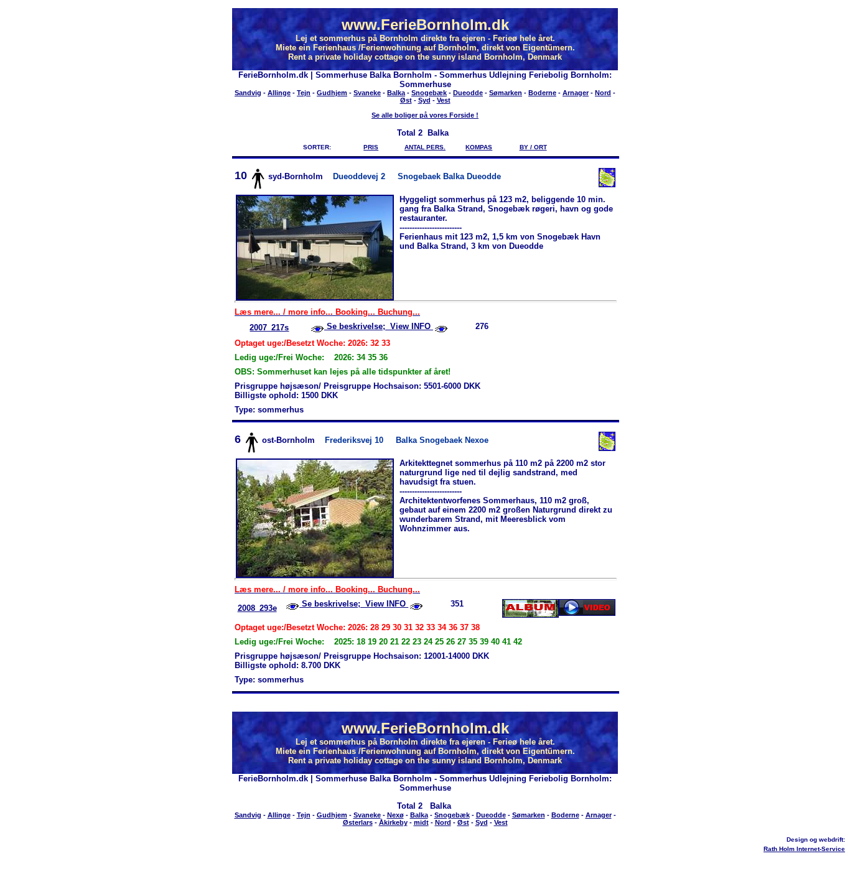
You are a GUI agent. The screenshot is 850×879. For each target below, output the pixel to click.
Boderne (542, 92)
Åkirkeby (393, 822)
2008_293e (257, 608)
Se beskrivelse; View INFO (378, 326)
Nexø (395, 815)
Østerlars (358, 822)
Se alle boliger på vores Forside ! (425, 115)
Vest (444, 100)
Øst (406, 100)
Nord (603, 92)
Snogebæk (429, 92)
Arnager (576, 92)
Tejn (304, 92)
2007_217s (269, 327)
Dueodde (468, 92)
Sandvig (248, 92)
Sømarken (505, 92)
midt (421, 822)
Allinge (279, 92)
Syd (424, 100)
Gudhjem (332, 92)
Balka (396, 92)
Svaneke (367, 92)
